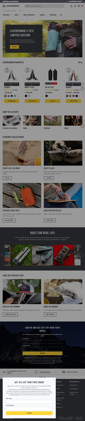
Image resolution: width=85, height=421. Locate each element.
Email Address (10, 405)
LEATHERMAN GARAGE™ (75, 1)
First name (9, 398)
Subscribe (29, 413)
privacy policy (15, 394)
